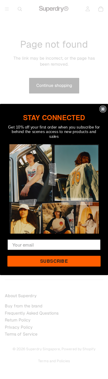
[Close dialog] (103, 109)
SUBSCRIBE (54, 261)
